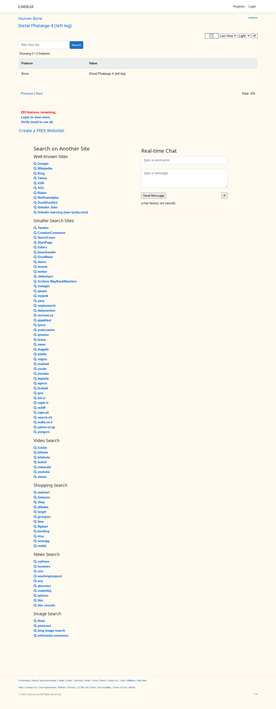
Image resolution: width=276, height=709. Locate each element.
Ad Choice (90, 687)
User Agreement (47, 687)
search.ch (45, 417)
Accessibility (104, 687)
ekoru (42, 262)
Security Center (82, 680)
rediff (41, 407)
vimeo (42, 477)
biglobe (43, 378)
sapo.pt (43, 412)
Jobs (122, 680)
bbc (40, 600)
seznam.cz (45, 315)
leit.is (41, 398)
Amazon (44, 497)
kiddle (42, 354)
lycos (41, 325)
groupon (44, 517)
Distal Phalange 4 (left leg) (45, 25)
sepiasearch (47, 305)
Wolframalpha (48, 197)
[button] (211, 36)
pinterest (44, 626)
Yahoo (42, 178)
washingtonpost (50, 576)
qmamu (43, 334)
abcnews (44, 586)
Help (20, 687)
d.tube (42, 447)
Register (239, 6)
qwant (42, 291)
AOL (41, 188)
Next (39, 93)
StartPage (45, 242)
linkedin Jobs (48, 207)
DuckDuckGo (48, 202)
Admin (132, 687)
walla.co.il (45, 422)
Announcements (48, 680)
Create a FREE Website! (41, 130)
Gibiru (42, 247)
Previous (27, 93)
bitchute (44, 457)
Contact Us (31, 687)
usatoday (44, 590)
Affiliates (131, 680)
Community (24, 680)
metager (44, 286)
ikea (41, 521)
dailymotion (46, 310)
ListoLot (25, 6)
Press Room (99, 680)
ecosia (42, 266)
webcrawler (46, 330)
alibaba (43, 507)
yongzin (44, 432)
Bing (41, 173)
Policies (62, 687)
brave (42, 339)
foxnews (44, 566)
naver (42, 344)
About (35, 680)
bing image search (51, 630)
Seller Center (65, 680)
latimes (43, 595)
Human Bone (30, 18)
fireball (43, 388)
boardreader (47, 252)
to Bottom (253, 17)
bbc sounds (46, 605)
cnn (40, 571)
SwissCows (46, 237)
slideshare (45, 276)
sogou (42, 359)
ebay (41, 502)
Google (43, 163)
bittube (43, 452)
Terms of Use (120, 687)
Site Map (141, 680)
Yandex (43, 228)
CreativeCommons (52, 233)
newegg (43, 541)
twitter (42, 271)
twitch (42, 462)
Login (252, 6)
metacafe (44, 467)
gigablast (44, 320)
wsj (40, 581)
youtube (44, 472)
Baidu (42, 193)
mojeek (43, 296)
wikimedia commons (53, 635)
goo (40, 393)
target (42, 512)
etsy (41, 536)
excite (42, 369)
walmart (44, 492)
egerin (42, 383)
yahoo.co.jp (46, 427)
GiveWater (45, 257)
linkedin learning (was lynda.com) (63, 212)
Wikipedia (45, 168)
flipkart (43, 526)
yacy (41, 301)
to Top (256, 694)
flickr (41, 621)
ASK (41, 183)
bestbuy (44, 531)
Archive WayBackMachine (57, 281)
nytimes (43, 561)
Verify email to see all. (37, 122)
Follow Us (113, 680)
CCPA (81, 687)
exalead (43, 364)
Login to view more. (36, 117)
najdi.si (43, 402)
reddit (42, 546)
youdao (43, 373)
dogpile (43, 349)
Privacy (72, 687)
